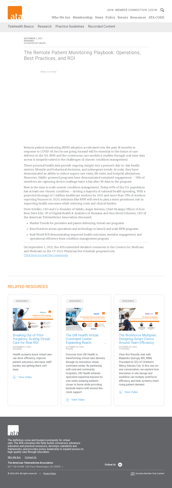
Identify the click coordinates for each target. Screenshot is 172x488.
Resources (138, 17)
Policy (110, 17)
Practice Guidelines (69, 26)
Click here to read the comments (46, 255)
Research (45, 26)
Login (152, 10)
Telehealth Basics (21, 26)
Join (110, 10)
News (99, 17)
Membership (83, 17)
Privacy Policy (49, 473)
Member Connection (131, 10)
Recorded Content (101, 26)
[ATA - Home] (16, 12)
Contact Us (30, 457)
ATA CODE (156, 17)
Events (123, 17)
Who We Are (61, 17)
